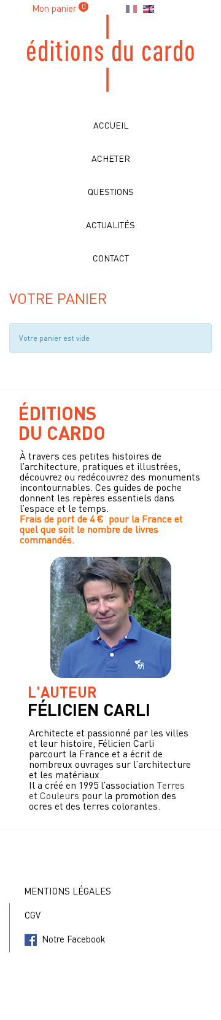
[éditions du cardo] (110, 52)
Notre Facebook (71, 939)
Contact (111, 257)
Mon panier (54, 8)
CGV (33, 915)
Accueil (110, 124)
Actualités (110, 224)
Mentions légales (67, 891)
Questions (111, 191)
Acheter (110, 158)
